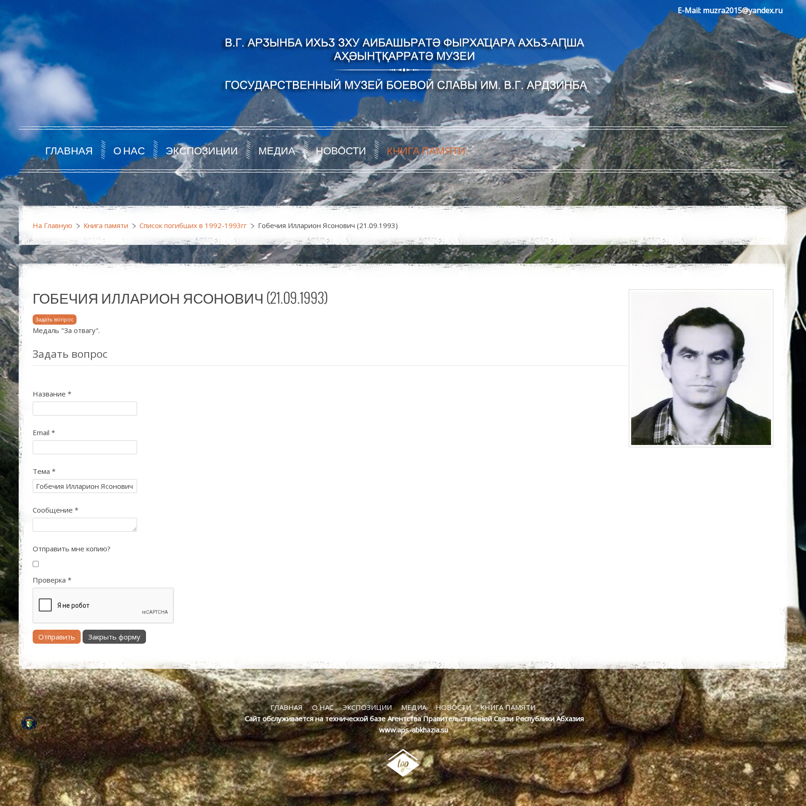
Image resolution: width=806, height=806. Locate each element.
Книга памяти (426, 149)
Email (44, 432)
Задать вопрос (54, 319)
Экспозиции (202, 149)
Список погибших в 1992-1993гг (193, 225)
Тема (44, 471)
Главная (69, 149)
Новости (341, 149)
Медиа (276, 149)
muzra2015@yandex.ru (743, 10)
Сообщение (55, 509)
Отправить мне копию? (72, 548)
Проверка (52, 579)
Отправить (56, 636)
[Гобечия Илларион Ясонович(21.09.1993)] (701, 367)
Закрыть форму (114, 636)
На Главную (52, 225)
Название (52, 393)
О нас (129, 149)
